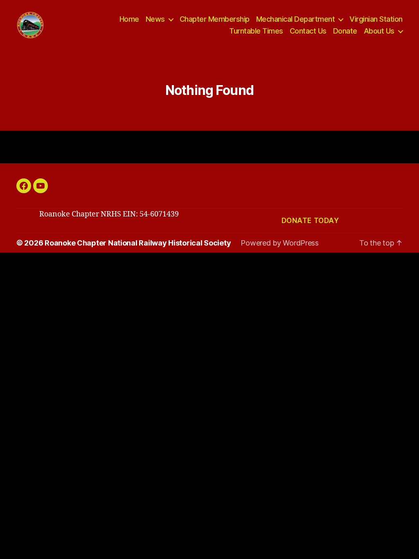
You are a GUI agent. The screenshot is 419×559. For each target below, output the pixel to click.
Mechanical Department (295, 19)
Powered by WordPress (280, 243)
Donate (345, 31)
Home (129, 19)
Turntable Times (256, 31)
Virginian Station (376, 19)
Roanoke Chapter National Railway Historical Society (138, 243)
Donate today (310, 220)
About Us (379, 31)
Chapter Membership (215, 19)
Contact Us (308, 31)
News (155, 19)
